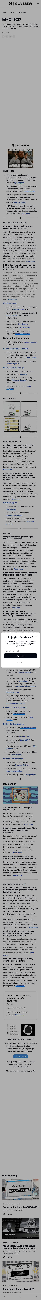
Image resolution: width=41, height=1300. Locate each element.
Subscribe (20, 656)
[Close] (36, 636)
